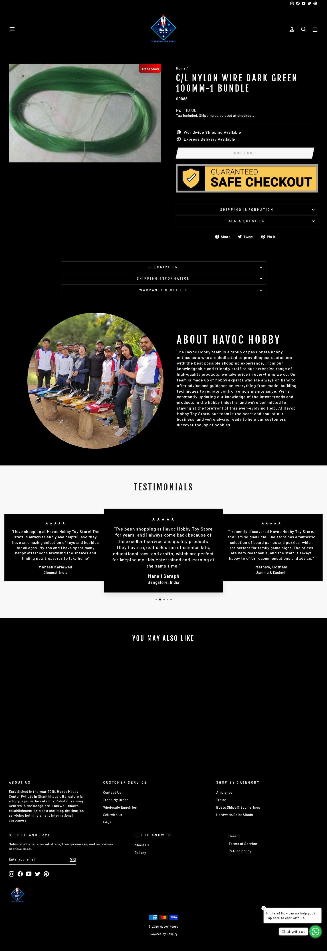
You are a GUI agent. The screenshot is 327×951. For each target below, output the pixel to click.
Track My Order (115, 800)
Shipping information (247, 209)
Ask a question (247, 221)
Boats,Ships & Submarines (238, 807)
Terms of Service (243, 844)
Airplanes (224, 792)
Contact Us (112, 792)
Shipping (206, 115)
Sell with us (112, 815)
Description (163, 267)
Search (234, 836)
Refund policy (240, 851)
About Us (142, 845)
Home (181, 68)
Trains (221, 800)
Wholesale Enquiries (120, 807)
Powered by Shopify (163, 934)
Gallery (140, 853)
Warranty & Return (163, 290)
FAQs (107, 822)
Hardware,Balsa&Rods (234, 815)
